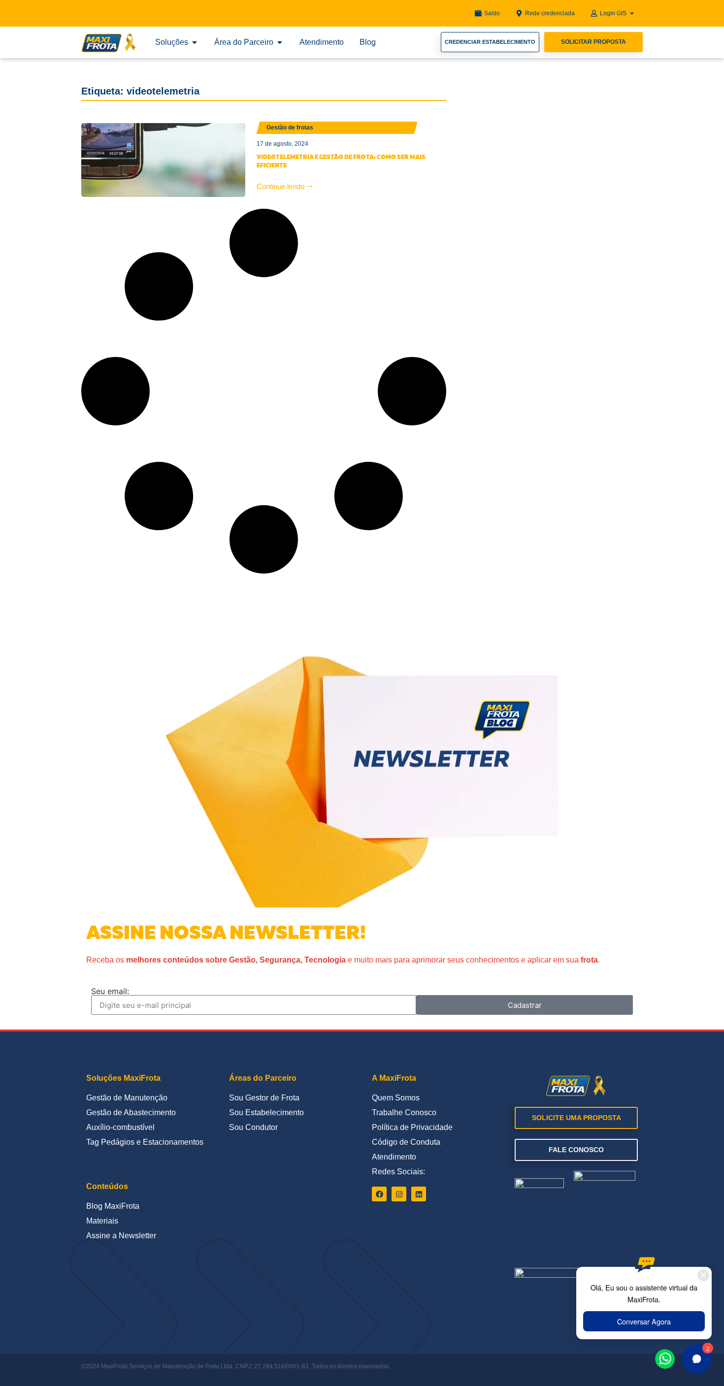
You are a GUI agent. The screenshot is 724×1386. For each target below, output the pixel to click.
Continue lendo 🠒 (285, 186)
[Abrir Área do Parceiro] (280, 42)
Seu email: (110, 991)
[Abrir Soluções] (194, 42)
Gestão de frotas (289, 127)
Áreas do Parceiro (262, 1078)
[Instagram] (399, 1194)
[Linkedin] (418, 1194)
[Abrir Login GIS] (632, 13)
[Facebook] (379, 1194)
